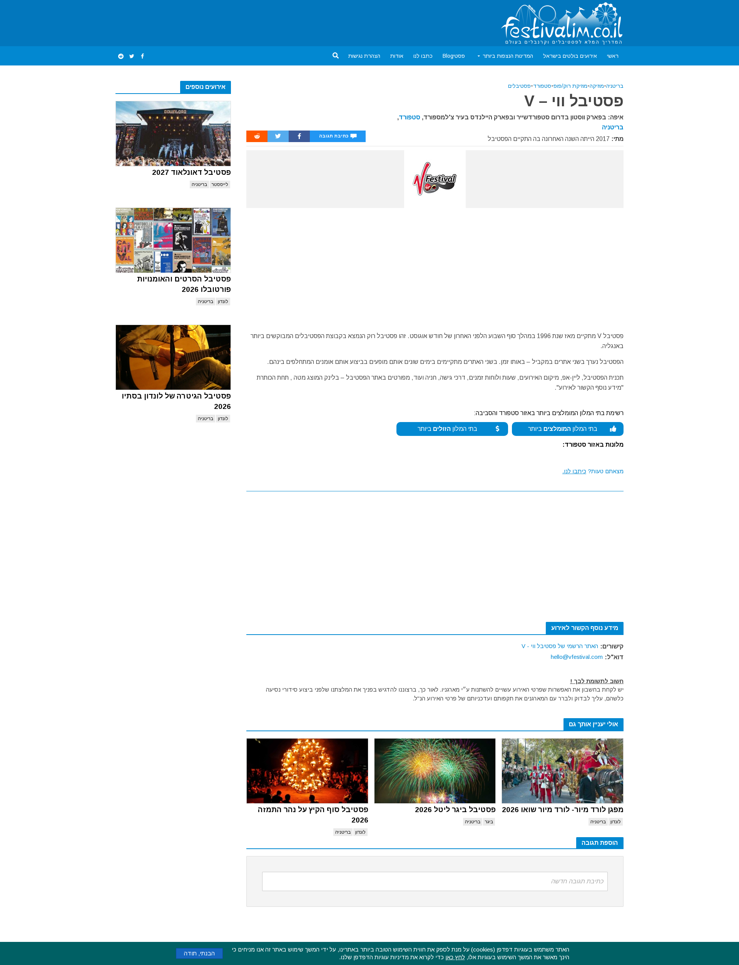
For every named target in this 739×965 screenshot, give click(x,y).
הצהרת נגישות (364, 56)
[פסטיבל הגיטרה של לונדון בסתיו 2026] (173, 357)
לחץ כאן (455, 957)
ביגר (489, 821)
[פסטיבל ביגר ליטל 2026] (435, 771)
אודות (396, 56)
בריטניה (199, 184)
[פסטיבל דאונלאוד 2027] (173, 133)
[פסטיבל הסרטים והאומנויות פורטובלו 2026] (173, 240)
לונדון (223, 301)
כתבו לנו (423, 56)
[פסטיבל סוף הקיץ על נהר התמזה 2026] (307, 771)
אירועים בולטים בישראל (570, 56)
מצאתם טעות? (593, 471)
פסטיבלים (519, 86)
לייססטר (220, 184)
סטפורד (542, 86)
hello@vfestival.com (577, 656)
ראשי (613, 56)
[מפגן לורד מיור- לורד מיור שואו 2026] (563, 771)
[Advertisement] (255, 21)
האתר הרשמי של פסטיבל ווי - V (560, 646)
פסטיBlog (454, 56)
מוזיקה (597, 86)
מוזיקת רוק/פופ (570, 86)
